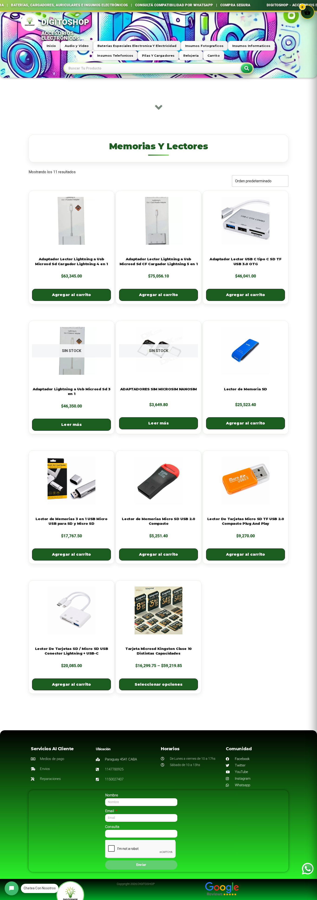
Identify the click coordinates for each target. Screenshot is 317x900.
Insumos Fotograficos (204, 46)
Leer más (71, 424)
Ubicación (103, 749)
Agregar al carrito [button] (71, 295)
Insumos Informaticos (251, 46)
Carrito (213, 55)
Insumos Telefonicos (115, 55)
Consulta (112, 827)
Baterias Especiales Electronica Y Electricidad (136, 46)
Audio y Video (77, 46)
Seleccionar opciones (158, 684)
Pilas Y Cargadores (158, 55)
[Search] (247, 68)
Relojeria (191, 55)
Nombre (111, 795)
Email (110, 811)
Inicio (51, 46)
